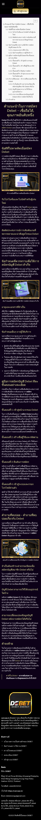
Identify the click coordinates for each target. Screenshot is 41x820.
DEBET (8, 771)
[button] (3, 4)
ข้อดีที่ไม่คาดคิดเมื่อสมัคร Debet (19, 29)
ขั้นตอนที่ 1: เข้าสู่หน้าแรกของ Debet (22, 62)
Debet (29, 207)
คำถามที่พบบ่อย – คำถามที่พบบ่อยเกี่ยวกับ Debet (23, 80)
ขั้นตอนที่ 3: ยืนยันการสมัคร (22, 71)
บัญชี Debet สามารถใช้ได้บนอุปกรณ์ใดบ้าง (22, 90)
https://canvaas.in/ (15, 791)
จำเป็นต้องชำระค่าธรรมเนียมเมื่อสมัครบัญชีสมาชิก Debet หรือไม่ (24, 85)
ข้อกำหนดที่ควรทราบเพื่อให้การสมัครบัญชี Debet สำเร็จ (21, 46)
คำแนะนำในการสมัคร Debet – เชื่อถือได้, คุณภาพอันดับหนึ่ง (19, 25)
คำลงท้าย (12, 99)
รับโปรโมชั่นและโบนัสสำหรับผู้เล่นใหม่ (24, 33)
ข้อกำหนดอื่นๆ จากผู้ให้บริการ (22, 53)
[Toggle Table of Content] (34, 21)
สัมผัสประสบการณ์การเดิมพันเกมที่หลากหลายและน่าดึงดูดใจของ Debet (24, 39)
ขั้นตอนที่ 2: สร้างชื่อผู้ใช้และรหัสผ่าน (23, 67)
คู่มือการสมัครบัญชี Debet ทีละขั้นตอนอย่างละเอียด (21, 57)
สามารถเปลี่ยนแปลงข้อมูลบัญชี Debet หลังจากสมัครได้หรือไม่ (23, 95)
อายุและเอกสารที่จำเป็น (20, 50)
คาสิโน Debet (11, 675)
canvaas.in (5, 718)
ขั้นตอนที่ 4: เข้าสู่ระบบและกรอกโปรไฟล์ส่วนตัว (23, 75)
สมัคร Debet (7, 128)
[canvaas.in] (20, 4)
